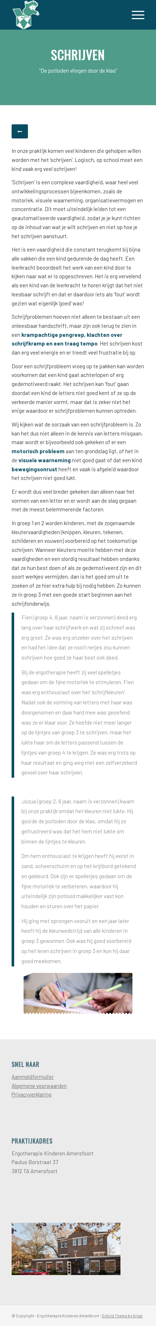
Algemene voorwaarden (39, 1085)
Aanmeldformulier (33, 1076)
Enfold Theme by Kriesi (122, 1315)
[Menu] (134, 14)
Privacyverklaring (32, 1094)
